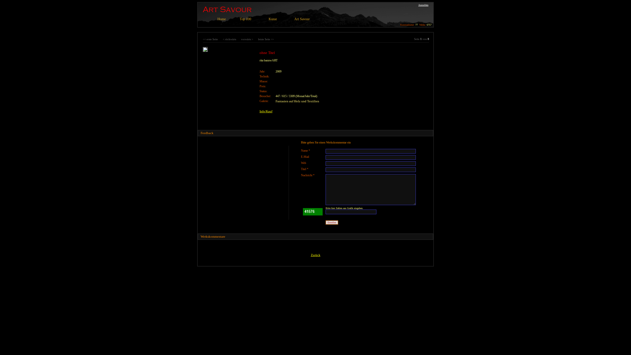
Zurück (315, 255)
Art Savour (302, 19)
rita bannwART (269, 60)
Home (221, 19)
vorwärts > (247, 39)
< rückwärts (229, 39)
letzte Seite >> (266, 39)
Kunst (273, 19)
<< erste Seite (210, 39)
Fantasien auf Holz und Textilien (297, 101)
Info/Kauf (266, 111)
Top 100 (245, 19)
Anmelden (423, 5)
